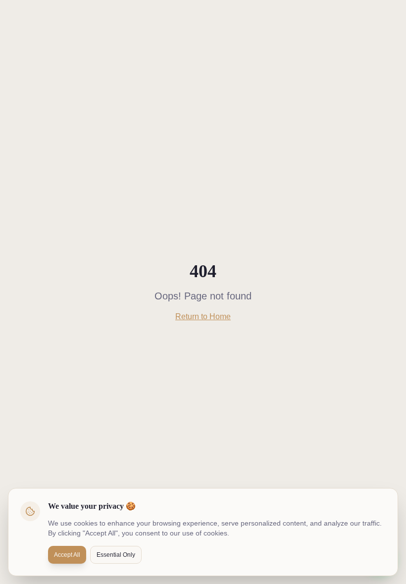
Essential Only (116, 554)
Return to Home (203, 316)
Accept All (67, 554)
